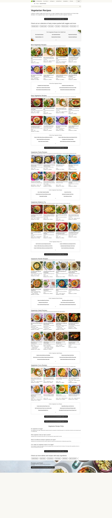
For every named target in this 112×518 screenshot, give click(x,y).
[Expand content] (56, 40)
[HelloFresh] (33, 1)
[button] (35, 26)
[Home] (34, 3)
